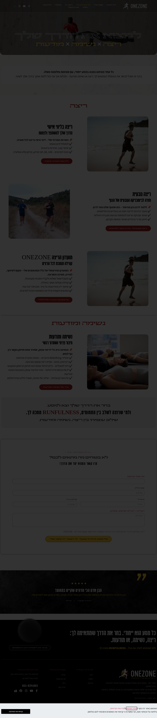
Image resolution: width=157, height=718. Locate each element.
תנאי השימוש (131, 708)
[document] (78, 359)
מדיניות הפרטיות (117, 708)
